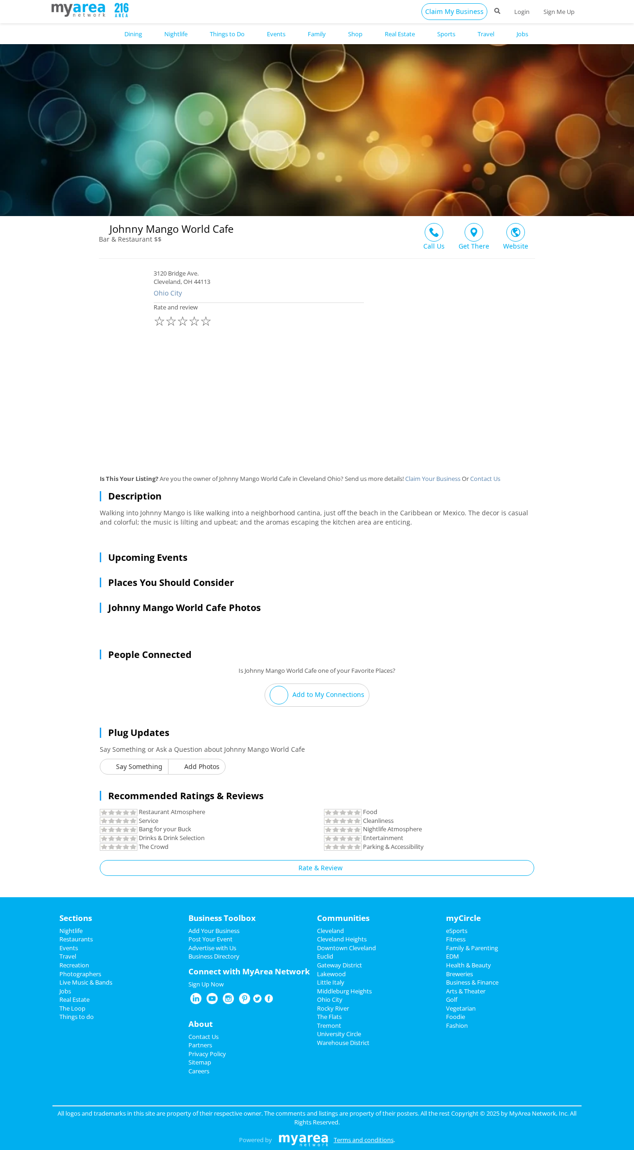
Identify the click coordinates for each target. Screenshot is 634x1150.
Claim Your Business (432, 478)
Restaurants (76, 939)
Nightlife (71, 931)
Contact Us (485, 478)
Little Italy (330, 982)
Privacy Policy (207, 1054)
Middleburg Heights (344, 991)
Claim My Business (454, 11)
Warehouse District (343, 1042)
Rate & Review (320, 867)
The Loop (72, 1008)
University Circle (339, 1034)
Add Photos (201, 766)
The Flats (329, 1016)
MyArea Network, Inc (538, 1113)
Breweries (459, 974)
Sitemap (199, 1062)
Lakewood (331, 974)
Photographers (80, 974)
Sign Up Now (206, 984)
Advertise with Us (212, 948)
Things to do (76, 1016)
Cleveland (330, 931)
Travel (67, 956)
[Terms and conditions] (303, 1140)
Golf (451, 999)
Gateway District (339, 965)
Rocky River (333, 1008)
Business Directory (213, 956)
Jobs (65, 991)
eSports (456, 931)
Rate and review (183, 316)
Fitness (456, 939)
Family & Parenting (472, 948)
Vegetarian (461, 1008)
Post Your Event (210, 939)
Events (68, 948)
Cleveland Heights (342, 939)
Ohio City (168, 293)
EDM (452, 956)
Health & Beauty (468, 965)
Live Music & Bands (85, 982)
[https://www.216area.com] (81, 9)
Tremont (329, 1025)
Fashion (457, 1025)
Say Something (138, 766)
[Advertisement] (317, 405)
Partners (200, 1045)
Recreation (74, 965)
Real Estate (74, 999)
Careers (198, 1071)
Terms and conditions (364, 1140)
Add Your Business (213, 931)
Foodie (455, 1016)
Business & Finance (472, 982)
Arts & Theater (465, 991)
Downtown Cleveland (346, 948)
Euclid (325, 956)
